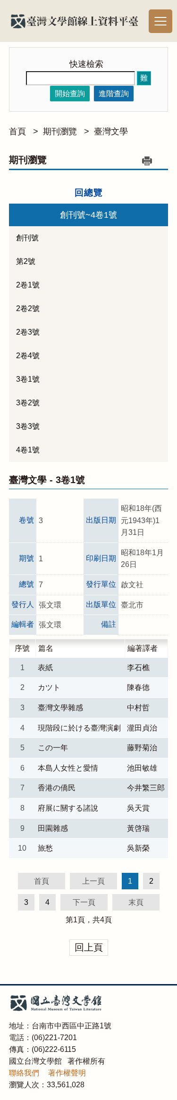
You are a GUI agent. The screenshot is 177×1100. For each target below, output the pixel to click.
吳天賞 (138, 808)
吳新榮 (138, 848)
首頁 (17, 131)
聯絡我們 (24, 1073)
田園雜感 (53, 828)
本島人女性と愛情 (68, 768)
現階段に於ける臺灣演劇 (79, 728)
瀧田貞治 (142, 728)
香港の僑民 (57, 788)
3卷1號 (28, 379)
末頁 (135, 902)
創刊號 (27, 238)
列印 (147, 161)
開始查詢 (70, 94)
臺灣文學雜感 (60, 708)
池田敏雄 (142, 768)
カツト (49, 687)
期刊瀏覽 (60, 131)
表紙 (45, 668)
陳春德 (138, 687)
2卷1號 (28, 285)
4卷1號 (28, 450)
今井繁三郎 (146, 788)
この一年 (53, 748)
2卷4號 (28, 356)
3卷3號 (28, 426)
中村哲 (138, 708)
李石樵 (138, 668)
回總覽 (89, 192)
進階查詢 (114, 94)
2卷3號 (28, 332)
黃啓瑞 (138, 828)
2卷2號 (28, 308)
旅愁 (45, 848)
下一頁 (84, 902)
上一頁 (93, 881)
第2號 (25, 261)
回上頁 (89, 947)
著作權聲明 (67, 1073)
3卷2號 (28, 403)
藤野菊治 (142, 748)
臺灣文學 (111, 131)
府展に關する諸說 (68, 808)
